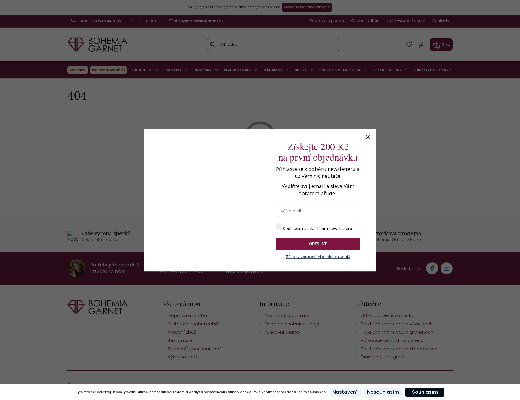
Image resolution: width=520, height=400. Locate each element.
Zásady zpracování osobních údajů (318, 256)
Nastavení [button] (345, 392)
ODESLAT (318, 243)
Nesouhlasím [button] (383, 392)
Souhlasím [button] (425, 392)
